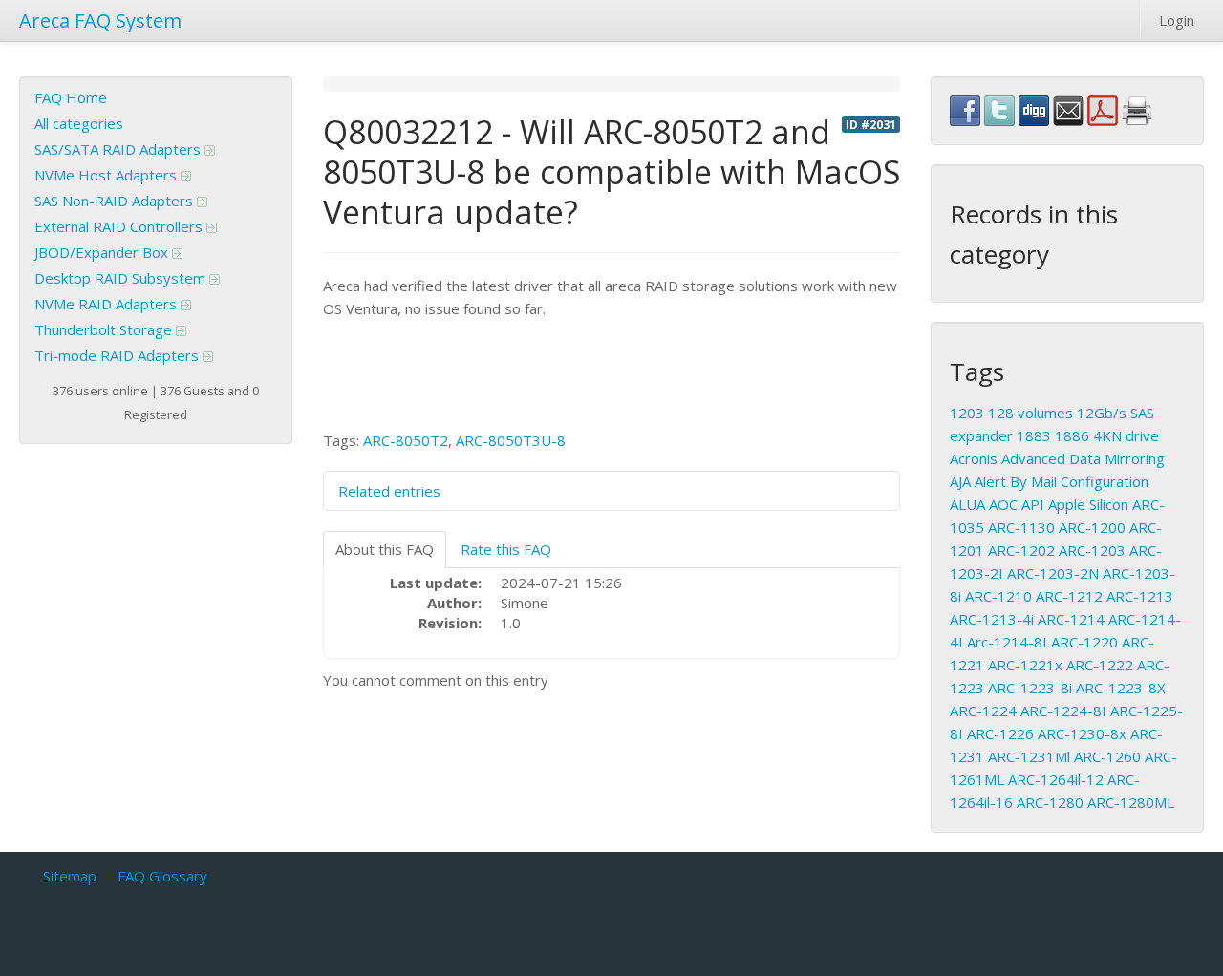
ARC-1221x (1025, 664)
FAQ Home (70, 97)
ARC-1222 (1099, 664)
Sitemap (70, 875)
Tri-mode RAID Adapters (118, 355)
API (1032, 504)
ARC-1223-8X (1121, 687)
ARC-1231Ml (1029, 756)
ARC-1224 (983, 710)
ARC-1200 (1092, 527)
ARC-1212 (1069, 595)
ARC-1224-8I (1063, 710)
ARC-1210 (998, 595)
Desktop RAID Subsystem (121, 277)
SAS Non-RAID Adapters (115, 200)
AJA (960, 481)
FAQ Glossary (162, 875)
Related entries (389, 490)
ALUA (967, 504)
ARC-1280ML (1130, 802)
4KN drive (1126, 435)
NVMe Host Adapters (107, 174)
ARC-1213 (1139, 595)
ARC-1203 (1092, 550)
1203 (967, 412)
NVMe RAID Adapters (107, 303)
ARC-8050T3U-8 (511, 440)
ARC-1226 (1000, 733)
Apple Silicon (1088, 504)
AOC (1003, 504)
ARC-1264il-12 (1056, 779)
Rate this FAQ (506, 549)
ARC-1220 (1084, 641)
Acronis (974, 458)
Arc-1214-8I (1007, 641)
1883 (1034, 435)
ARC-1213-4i (992, 618)
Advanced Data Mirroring (1083, 458)
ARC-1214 (1071, 618)
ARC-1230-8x (1082, 733)
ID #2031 (871, 124)
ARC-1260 (1107, 756)
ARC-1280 (1050, 802)
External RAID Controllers (120, 226)
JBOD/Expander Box (103, 252)
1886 (1072, 435)
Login (1176, 20)
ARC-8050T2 (405, 440)
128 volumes (1030, 412)
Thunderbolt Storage (105, 329)
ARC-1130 (1021, 527)
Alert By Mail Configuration (1061, 481)
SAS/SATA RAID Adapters (119, 149)
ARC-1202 (1021, 550)
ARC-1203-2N (1053, 573)
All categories (78, 123)
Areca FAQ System (100, 20)
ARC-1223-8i (1030, 687)
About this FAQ (384, 549)
